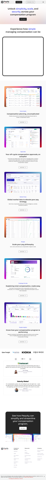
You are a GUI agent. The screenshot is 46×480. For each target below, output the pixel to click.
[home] (5, 2)
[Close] (44, 476)
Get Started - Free (30, 2)
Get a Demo (19, 2)
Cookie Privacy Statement (28, 477)
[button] (43, 2)
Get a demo (23, 19)
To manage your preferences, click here (16, 478)
